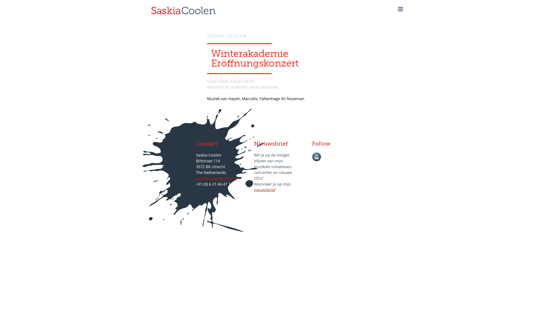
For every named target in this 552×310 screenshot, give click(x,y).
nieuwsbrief (264, 189)
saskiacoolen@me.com (217, 178)
